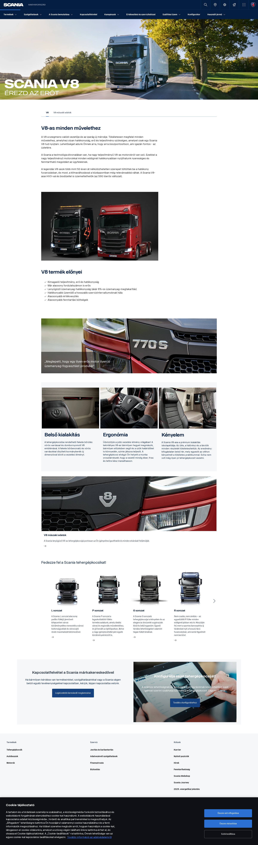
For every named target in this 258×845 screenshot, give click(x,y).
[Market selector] (224, 4)
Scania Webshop (182, 776)
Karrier (177, 750)
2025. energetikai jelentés (187, 789)
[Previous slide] (43, 601)
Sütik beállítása (228, 834)
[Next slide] (214, 601)
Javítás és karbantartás (101, 750)
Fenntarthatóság (182, 769)
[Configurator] (234, 4)
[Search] (205, 4)
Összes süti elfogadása (228, 813)
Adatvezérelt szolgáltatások (104, 756)
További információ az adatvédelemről (89, 837)
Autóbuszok (12, 756)
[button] (243, 4)
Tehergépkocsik (14, 750)
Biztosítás (95, 769)
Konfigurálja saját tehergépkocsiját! (185, 676)
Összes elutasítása (228, 823)
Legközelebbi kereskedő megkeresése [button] (73, 693)
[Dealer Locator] (215, 4)
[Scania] (13, 4)
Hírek (176, 763)
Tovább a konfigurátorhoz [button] (185, 702)
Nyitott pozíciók (181, 756)
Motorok (11, 763)
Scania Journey (181, 782)
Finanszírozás (97, 763)
